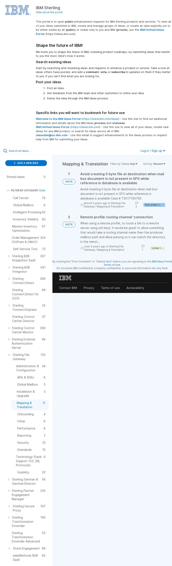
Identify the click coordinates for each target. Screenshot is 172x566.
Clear (42, 190)
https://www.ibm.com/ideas (100, 118)
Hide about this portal (49, 12)
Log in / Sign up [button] (152, 150)
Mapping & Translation (110, 206)
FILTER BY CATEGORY (24, 190)
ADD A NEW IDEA (27, 163)
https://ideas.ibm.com (85, 127)
